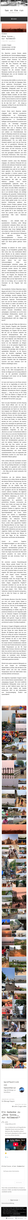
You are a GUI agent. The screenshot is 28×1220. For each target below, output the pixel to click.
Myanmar (4, 33)
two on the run (14, 10)
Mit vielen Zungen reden (19, 1105)
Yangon (4, 123)
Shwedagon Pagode (8, 682)
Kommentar (19, 1182)
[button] (5, 708)
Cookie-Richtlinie (16, 1213)
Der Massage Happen (8, 1100)
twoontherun (12, 41)
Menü (15, 19)
